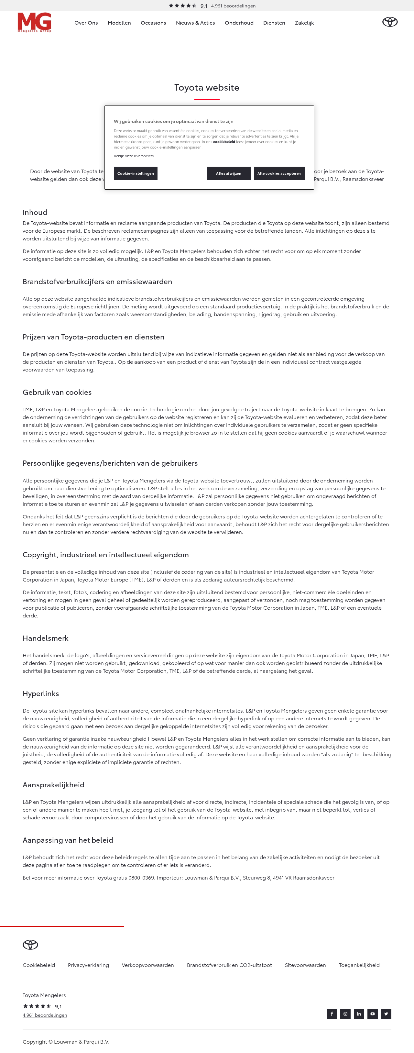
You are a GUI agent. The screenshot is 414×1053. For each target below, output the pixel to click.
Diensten (274, 22)
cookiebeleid (224, 141)
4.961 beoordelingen (233, 5)
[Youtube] (372, 1014)
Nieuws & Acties (195, 22)
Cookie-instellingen (135, 173)
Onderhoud (239, 22)
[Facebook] (332, 1014)
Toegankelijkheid (359, 964)
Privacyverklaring (88, 964)
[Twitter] (386, 1014)
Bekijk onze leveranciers (134, 155)
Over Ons (86, 22)
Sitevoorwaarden (305, 964)
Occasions (153, 22)
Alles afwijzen (228, 173)
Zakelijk (304, 22)
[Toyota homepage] (390, 22)
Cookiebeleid (39, 964)
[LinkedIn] (359, 1014)
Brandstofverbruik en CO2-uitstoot (229, 964)
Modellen (119, 22)
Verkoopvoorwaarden (148, 964)
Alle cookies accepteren (279, 173)
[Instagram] (345, 1014)
